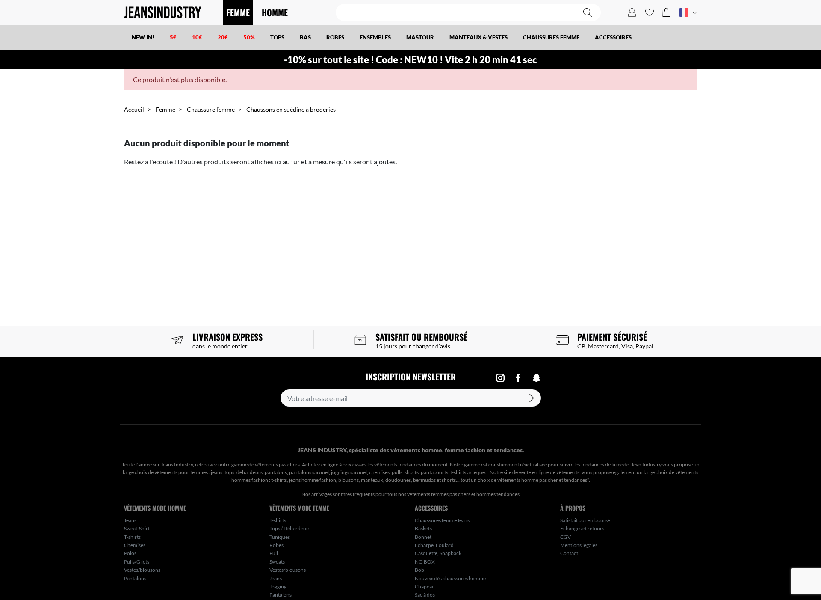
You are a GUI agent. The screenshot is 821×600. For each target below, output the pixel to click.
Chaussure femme (211, 109)
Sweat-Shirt (137, 528)
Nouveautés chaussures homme (450, 578)
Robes (276, 545)
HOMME (275, 12)
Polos (130, 553)
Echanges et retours (582, 528)
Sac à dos (425, 594)
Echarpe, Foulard (434, 545)
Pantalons (135, 578)
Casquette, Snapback (438, 553)
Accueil (134, 109)
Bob (419, 570)
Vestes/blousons (142, 570)
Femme (165, 109)
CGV (565, 537)
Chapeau (425, 586)
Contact (569, 553)
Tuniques (279, 537)
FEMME (238, 12)
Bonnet (423, 537)
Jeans (130, 520)
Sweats (277, 561)
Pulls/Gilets (136, 561)
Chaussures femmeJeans (442, 520)
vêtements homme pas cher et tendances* (543, 480)
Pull (273, 553)
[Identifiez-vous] (632, 12)
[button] (666, 12)
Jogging (277, 586)
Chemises (134, 545)
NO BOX (425, 561)
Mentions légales (578, 545)
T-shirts (132, 537)
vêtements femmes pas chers (438, 494)
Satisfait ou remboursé (585, 520)
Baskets (423, 528)
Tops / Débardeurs (289, 528)
